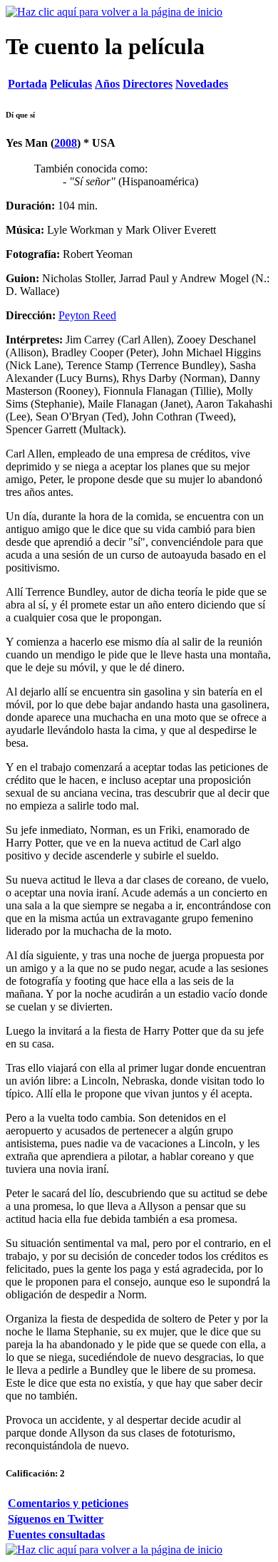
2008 (65, 143)
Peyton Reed (87, 315)
